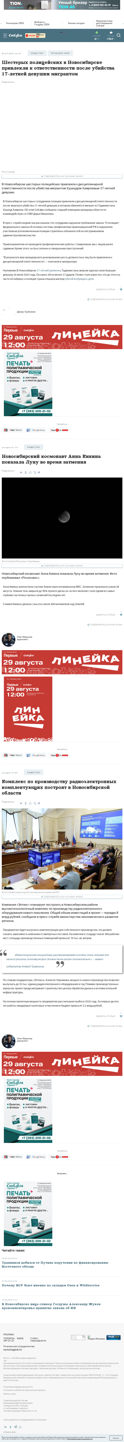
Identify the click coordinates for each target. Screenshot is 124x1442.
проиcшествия (60, 53)
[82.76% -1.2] (35, 35)
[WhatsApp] (30, 472)
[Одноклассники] (25, 472)
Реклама (8, 1334)
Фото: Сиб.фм (8, 172)
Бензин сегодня (76, 23)
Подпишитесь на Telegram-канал (63, 176)
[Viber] (34, 472)
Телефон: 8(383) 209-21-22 (13, 1339)
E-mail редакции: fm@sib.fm (15, 1408)
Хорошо (116, 1438)
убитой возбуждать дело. (79, 278)
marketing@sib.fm (12, 1350)
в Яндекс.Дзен (9, 1432)
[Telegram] (39, 472)
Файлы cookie (9, 1394)
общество (37, 53)
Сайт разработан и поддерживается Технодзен (25, 1420)
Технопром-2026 (15, 23)
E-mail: (38, 1339)
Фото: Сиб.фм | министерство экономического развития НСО (30, 892)
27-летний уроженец (48, 270)
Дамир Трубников (26, 311)
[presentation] (0, 23)
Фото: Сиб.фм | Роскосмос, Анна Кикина (20, 561)
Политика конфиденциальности (18, 1387)
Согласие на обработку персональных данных (24, 1390)
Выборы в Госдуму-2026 (41, 23)
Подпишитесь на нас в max (106, 299)
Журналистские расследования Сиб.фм (104, 23)
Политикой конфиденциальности (80, 1439)
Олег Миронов (24, 637)
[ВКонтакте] (20, 472)
